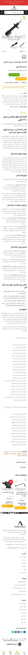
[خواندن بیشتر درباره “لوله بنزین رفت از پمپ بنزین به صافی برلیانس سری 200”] (20, 507)
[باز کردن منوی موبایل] (26, 12)
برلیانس (21, 51)
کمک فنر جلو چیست (7, 102)
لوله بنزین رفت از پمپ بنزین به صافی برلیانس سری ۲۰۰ (21, 494)
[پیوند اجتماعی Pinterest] (15, 107)
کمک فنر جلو (16, 102)
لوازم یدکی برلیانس (10, 104)
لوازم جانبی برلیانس (21, 104)
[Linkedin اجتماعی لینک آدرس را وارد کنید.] (13, 107)
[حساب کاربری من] (2, 12)
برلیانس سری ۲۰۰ (22, 98)
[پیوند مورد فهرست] (14, 557)
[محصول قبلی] (5, 51)
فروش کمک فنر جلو (12, 98)
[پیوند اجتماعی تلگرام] (11, 107)
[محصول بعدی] (2, 51)
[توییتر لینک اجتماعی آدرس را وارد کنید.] (17, 107)
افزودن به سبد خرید (14, 74)
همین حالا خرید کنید (21, 78)
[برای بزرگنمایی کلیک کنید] (24, 37)
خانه (25, 51)
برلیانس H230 (5, 96)
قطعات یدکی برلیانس (13, 100)
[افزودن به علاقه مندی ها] (16, 481)
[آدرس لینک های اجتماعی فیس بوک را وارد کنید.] (19, 107)
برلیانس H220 (13, 96)
